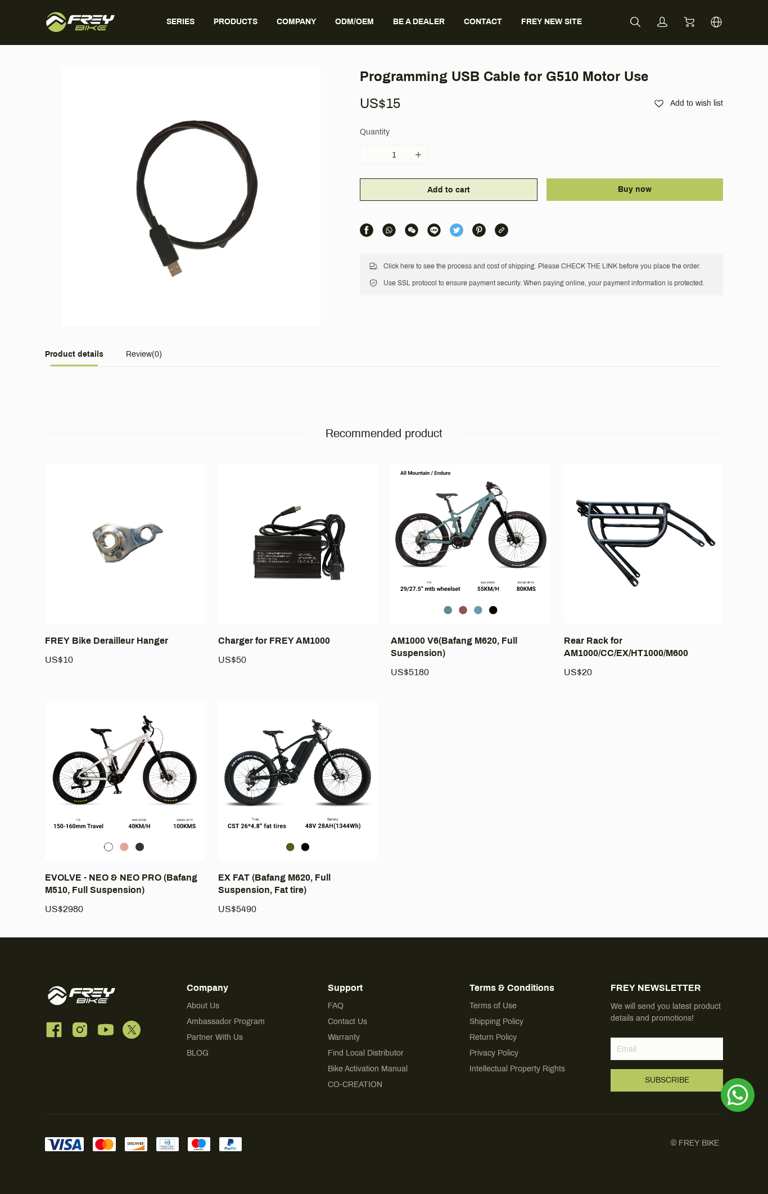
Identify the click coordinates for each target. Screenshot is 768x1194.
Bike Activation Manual (368, 1069)
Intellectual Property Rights (517, 1069)
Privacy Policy (493, 1053)
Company (207, 988)
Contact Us (347, 1021)
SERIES (180, 21)
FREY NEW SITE (551, 21)
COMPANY (296, 21)
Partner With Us (215, 1037)
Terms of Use (493, 1006)
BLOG (198, 1053)
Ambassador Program (226, 1021)
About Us (203, 1006)
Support (345, 988)
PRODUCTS (235, 21)
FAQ (336, 1006)
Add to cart (448, 190)
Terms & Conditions (511, 988)
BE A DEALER (419, 21)
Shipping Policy (496, 1021)
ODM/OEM (354, 21)
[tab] (74, 357)
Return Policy (493, 1037)
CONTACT (483, 21)
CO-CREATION (355, 1084)
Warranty (344, 1037)
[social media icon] (54, 1031)
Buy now (635, 189)
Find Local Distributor (366, 1053)
